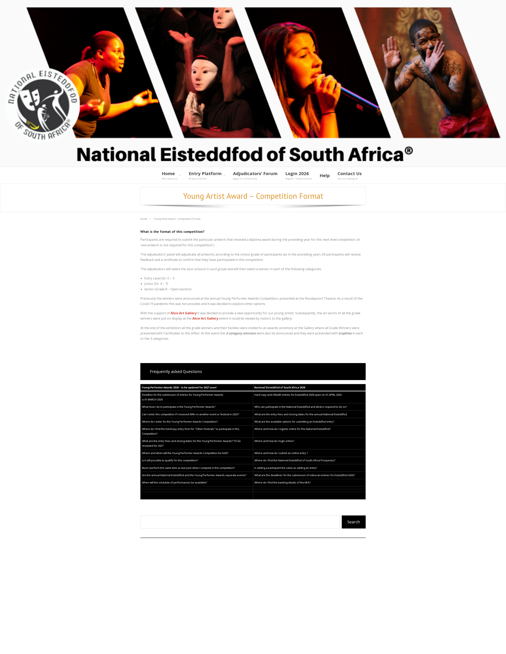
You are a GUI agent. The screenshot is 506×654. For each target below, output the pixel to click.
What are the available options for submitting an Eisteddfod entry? (294, 421)
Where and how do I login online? (274, 441)
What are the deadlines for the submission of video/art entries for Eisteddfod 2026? (304, 475)
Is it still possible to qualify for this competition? (170, 460)
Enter (184, 511)
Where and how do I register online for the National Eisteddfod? (292, 429)
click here (162, 623)
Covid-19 (318, 647)
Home (143, 219)
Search (353, 522)
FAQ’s (236, 647)
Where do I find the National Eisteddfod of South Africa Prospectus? (294, 460)
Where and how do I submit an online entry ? (281, 453)
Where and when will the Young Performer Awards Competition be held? (185, 453)
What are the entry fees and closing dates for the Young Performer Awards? (187, 441)
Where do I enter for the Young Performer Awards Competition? (180, 421)
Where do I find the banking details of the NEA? (282, 482)
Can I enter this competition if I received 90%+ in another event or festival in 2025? (190, 414)
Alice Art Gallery (183, 313)
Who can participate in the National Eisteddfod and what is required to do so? (300, 407)
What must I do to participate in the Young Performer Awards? (178, 407)
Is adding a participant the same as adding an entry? (285, 468)
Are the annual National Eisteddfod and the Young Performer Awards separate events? (194, 475)
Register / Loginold (348, 647)
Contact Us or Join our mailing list (276, 647)
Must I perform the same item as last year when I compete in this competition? (188, 468)
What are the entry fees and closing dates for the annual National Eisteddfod (300, 414)
